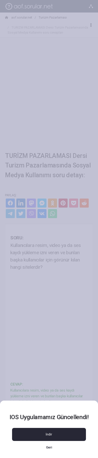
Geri (49, 447)
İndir (49, 434)
